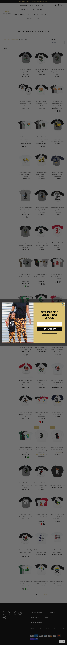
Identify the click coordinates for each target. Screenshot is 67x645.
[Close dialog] (63, 304)
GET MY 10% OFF (49, 329)
